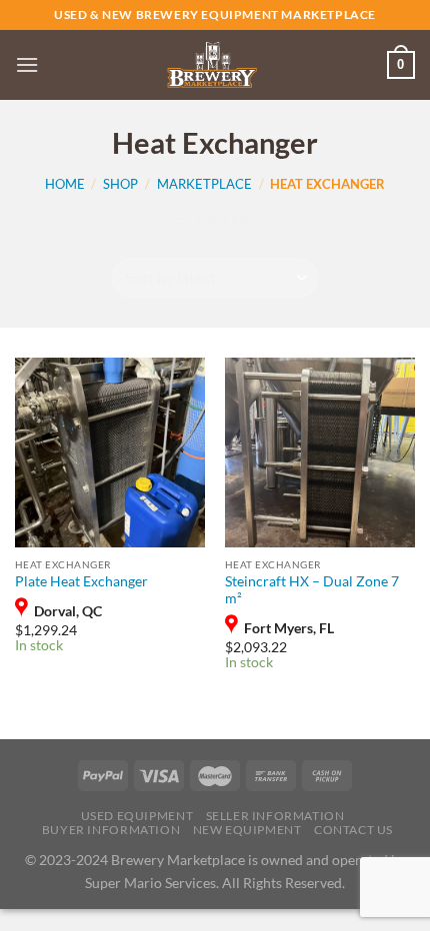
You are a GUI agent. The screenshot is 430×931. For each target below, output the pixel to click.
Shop (120, 184)
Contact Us (353, 829)
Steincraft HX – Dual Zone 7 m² (312, 590)
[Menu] (27, 64)
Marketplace (204, 184)
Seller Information (275, 815)
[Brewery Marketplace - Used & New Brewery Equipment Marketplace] (212, 65)
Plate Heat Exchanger (81, 581)
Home (65, 184)
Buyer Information (111, 829)
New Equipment (247, 829)
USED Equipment (137, 815)
